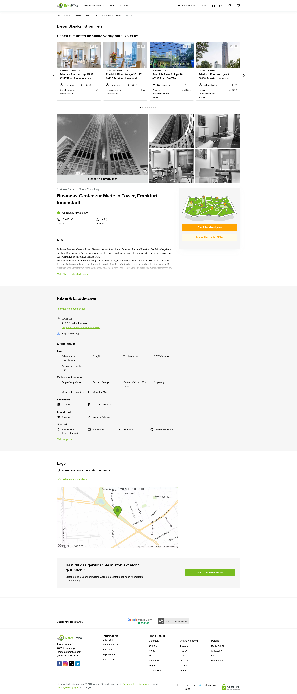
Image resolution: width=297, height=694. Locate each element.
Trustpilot (61, 606)
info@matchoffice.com (69, 652)
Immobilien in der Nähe (209, 237)
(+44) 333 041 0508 (67, 655)
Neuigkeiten (109, 659)
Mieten (69, 15)
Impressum (109, 654)
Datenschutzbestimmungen (136, 684)
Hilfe (112, 5)
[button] (91, 46)
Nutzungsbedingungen (68, 687)
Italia (182, 655)
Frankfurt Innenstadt (112, 15)
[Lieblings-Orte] (238, 5)
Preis (204, 5)
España (184, 645)
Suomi (152, 655)
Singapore (217, 650)
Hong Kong (217, 645)
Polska (215, 640)
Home (59, 15)
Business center (82, 15)
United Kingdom (189, 640)
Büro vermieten (189, 5)
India (214, 655)
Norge (151, 650)
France (184, 650)
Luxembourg (155, 670)
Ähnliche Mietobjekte (210, 227)
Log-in (219, 5)
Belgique (153, 665)
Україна (184, 670)
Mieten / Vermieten (92, 5)
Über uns (124, 5)
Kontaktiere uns (111, 644)
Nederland (154, 660)
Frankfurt (96, 15)
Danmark (153, 640)
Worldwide (217, 660)
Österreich (185, 660)
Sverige (152, 645)
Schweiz (184, 665)
